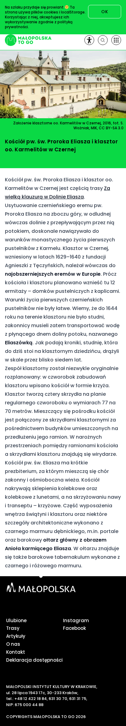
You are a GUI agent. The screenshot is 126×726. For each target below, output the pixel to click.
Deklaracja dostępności (34, 660)
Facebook (74, 628)
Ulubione (16, 620)
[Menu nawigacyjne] (116, 40)
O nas (13, 644)
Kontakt (15, 652)
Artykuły (15, 636)
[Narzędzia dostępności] (89, 40)
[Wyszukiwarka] (103, 40)
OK (104, 12)
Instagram (76, 620)
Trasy (13, 628)
